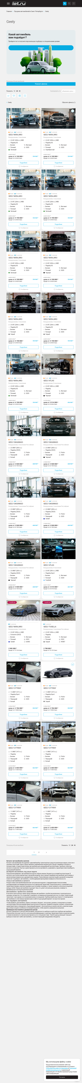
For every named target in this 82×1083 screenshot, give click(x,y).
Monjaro (9, 109)
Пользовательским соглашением (57, 1068)
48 (19, 91)
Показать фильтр (41, 84)
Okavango (9, 416)
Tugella (44, 601)
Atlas (43, 355)
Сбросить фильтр (68, 102)
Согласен (62, 1077)
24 (17, 91)
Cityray (8, 662)
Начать (41, 48)
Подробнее (23, 163)
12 (14, 91)
